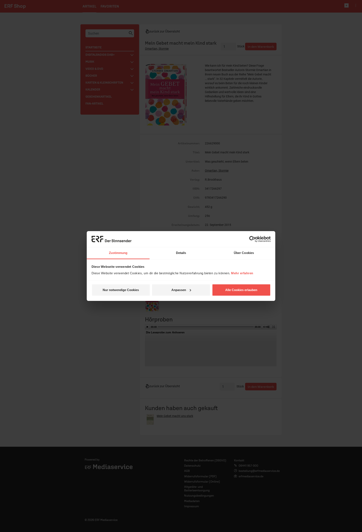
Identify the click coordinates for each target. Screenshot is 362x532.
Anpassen (178, 290)
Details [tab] (181, 253)
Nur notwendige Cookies (121, 290)
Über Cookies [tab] (244, 253)
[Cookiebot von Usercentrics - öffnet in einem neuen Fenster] (252, 239)
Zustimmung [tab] (118, 253)
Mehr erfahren (242, 273)
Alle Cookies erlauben (241, 290)
